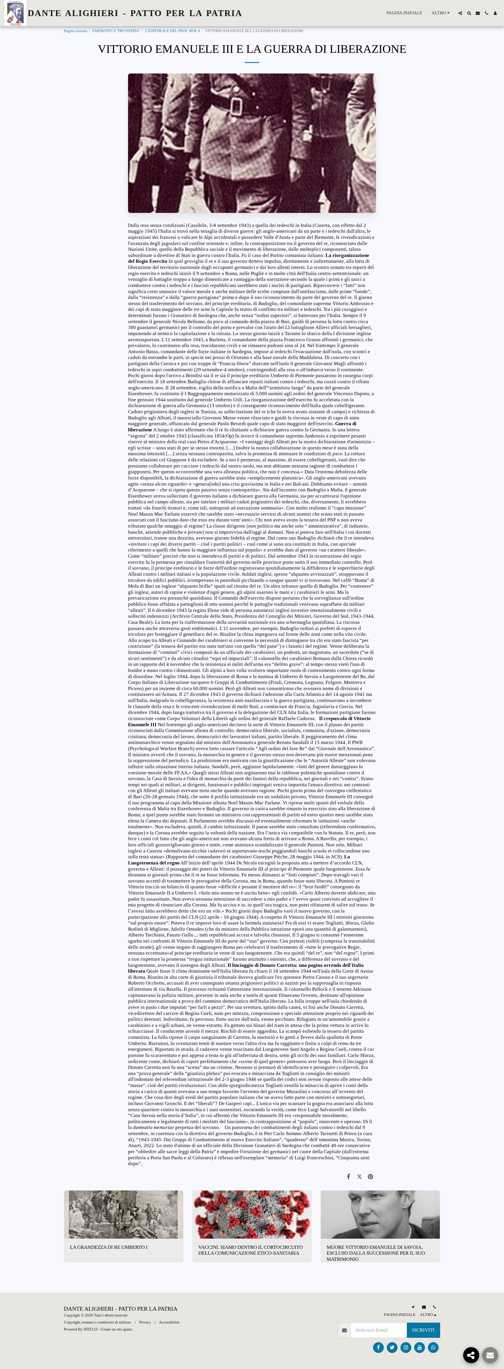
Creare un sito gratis (116, 1329)
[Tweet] (359, 1177)
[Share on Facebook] (348, 1177)
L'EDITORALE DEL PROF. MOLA (172, 31)
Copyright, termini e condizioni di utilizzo (97, 1322)
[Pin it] (370, 1177)
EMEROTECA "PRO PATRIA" (116, 31)
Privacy (145, 1322)
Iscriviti (423, 1330)
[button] (460, 13)
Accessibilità (169, 1322)
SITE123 (91, 1329)
